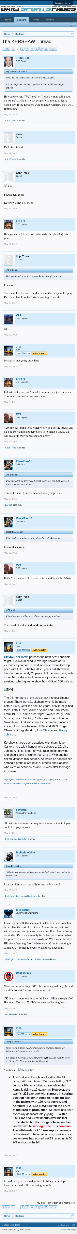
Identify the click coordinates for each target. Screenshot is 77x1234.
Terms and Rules (68, 1229)
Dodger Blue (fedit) (11, 1225)
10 (41, 49)
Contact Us (63, 1225)
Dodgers (21, 20)
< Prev (6, 49)
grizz (13, 959)
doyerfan (21, 809)
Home (8, 19)
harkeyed (32, 896)
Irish (7, 839)
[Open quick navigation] (72, 34)
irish (19, 347)
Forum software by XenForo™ (15, 1229)
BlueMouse (23, 909)
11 (46, 49)
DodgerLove (23, 972)
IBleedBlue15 (24, 461)
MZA (19, 414)
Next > (53, 49)
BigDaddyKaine (25, 852)
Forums (35, 19)
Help (73, 1225)
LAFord (20, 220)
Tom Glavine (45, 730)
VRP (18, 315)
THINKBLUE (23, 58)
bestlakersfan (20, 839)
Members (49, 19)
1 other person (42, 959)
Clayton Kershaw (16, 657)
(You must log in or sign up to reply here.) (55, 1203)
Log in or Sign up (63, 3)
